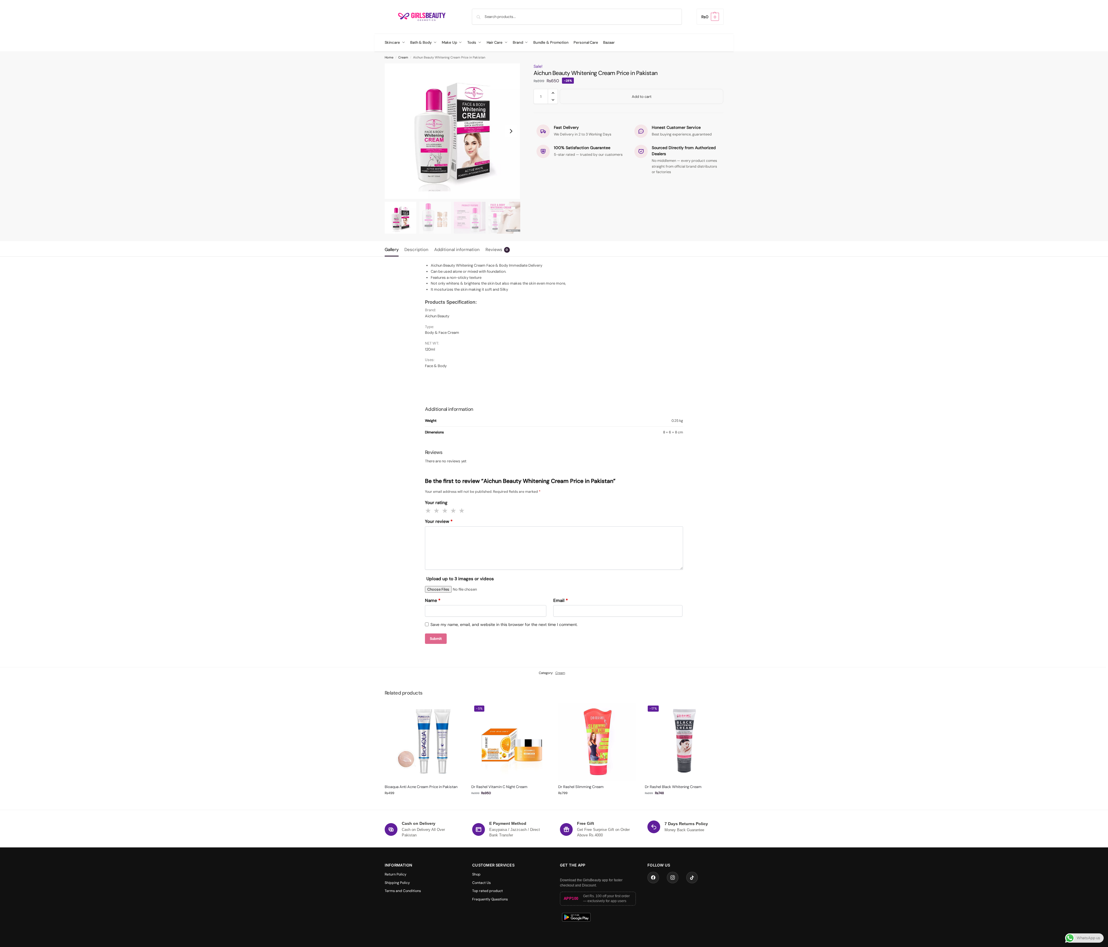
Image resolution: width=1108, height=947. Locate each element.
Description (416, 249)
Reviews (496, 249)
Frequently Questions (490, 899)
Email (560, 600)
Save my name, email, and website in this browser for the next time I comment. (504, 624)
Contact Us (481, 882)
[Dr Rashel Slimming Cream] (597, 742)
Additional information (457, 249)
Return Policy (395, 874)
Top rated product (487, 891)
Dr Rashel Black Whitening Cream (673, 786)
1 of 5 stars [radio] (428, 510)
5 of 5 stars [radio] (462, 510)
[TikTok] (692, 877)
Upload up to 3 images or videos (460, 579)
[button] (710, 17)
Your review (438, 521)
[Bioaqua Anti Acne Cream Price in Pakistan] (424, 742)
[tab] (393, 249)
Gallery (392, 249)
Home (389, 57)
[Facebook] (653, 877)
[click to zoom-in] (452, 131)
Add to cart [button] (423, 804)
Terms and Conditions (403, 891)
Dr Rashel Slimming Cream (581, 786)
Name (432, 600)
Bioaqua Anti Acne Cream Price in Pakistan (421, 786)
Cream (403, 57)
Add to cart (641, 96)
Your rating (436, 502)
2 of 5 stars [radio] (436, 510)
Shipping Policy (397, 882)
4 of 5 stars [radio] (453, 510)
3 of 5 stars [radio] (445, 510)
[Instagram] (672, 877)
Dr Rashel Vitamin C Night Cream (499, 786)
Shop (476, 874)
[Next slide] (511, 131)
